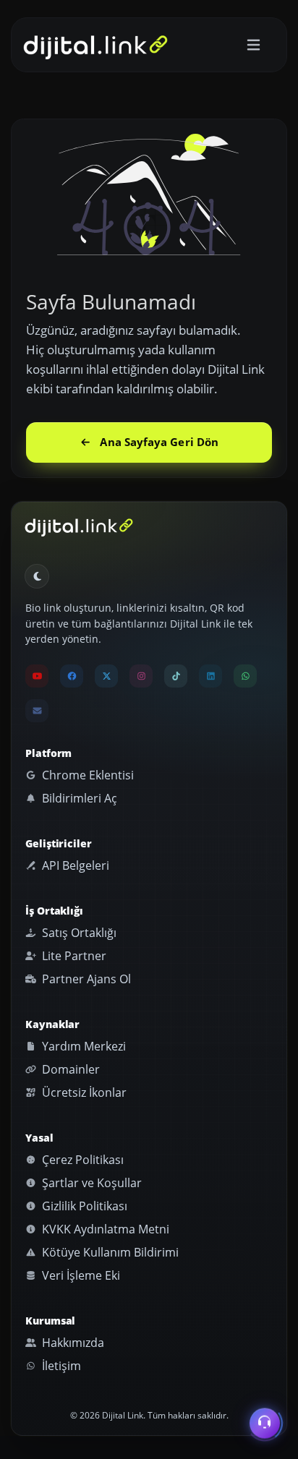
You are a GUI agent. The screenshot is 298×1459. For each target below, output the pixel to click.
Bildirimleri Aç (78, 798)
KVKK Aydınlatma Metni (104, 1229)
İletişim (60, 1366)
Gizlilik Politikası (83, 1206)
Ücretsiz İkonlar (83, 1092)
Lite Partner (72, 956)
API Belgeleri (74, 865)
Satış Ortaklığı (77, 933)
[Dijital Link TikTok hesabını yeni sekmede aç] (175, 676)
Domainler (69, 1069)
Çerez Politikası (81, 1160)
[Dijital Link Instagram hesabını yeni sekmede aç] (141, 676)
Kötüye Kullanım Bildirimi (109, 1252)
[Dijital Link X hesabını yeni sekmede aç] (106, 676)
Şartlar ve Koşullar (90, 1183)
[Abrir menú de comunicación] (265, 1421)
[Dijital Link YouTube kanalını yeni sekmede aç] (36, 676)
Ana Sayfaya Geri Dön (159, 442)
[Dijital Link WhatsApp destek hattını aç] (245, 676)
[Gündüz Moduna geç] (37, 576)
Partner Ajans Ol (85, 979)
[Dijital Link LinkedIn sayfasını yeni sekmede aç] (210, 676)
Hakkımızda (71, 1343)
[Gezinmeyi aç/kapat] (253, 45)
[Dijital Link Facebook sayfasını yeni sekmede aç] (71, 676)
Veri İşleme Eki (79, 1275)
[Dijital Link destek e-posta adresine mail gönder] (36, 710)
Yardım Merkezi (82, 1046)
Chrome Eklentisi (86, 775)
